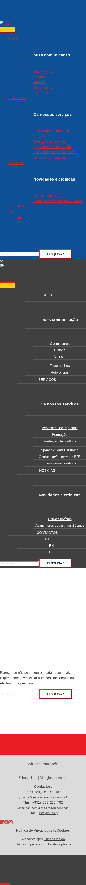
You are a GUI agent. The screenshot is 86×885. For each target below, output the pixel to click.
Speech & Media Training (52, 147)
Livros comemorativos (49, 157)
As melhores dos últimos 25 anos (57, 201)
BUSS (13, 39)
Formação (40, 136)
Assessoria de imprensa (51, 131)
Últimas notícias (45, 195)
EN (19, 217)
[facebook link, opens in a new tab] (6, 822)
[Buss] (5, 23)
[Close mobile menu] (1, 261)
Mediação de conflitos (49, 141)
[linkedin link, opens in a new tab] (2, 822)
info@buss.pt (48, 813)
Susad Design (54, 839)
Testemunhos (43, 87)
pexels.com (38, 844)
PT (10, 211)
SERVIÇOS (17, 98)
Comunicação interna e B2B (54, 152)
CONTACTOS (18, 206)
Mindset (39, 82)
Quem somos (43, 71)
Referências (42, 93)
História (39, 77)
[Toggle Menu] (7, 30)
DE (19, 222)
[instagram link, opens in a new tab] (10, 822)
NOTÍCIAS (16, 163)
